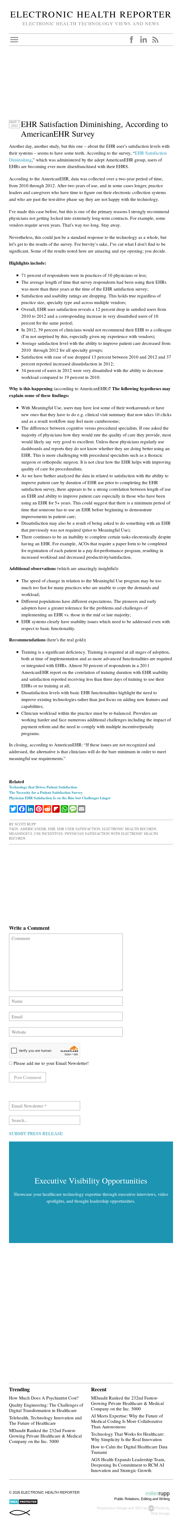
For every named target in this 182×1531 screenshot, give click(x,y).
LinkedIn (143, 39)
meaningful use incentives (36, 833)
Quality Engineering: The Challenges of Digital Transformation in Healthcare (46, 1407)
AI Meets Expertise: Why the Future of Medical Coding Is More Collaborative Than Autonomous (127, 1421)
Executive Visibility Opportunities (91, 1180)
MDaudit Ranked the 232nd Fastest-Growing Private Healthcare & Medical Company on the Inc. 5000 (45, 1435)
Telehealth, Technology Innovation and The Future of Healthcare (45, 1420)
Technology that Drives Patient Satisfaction (43, 787)
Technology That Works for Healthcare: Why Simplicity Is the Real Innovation (127, 1436)
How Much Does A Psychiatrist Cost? (44, 1398)
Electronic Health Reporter (91, 14)
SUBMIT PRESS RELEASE (36, 1133)
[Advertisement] (91, 86)
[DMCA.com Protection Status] (23, 1503)
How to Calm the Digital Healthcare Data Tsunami (129, 1449)
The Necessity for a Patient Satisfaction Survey (46, 792)
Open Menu (14, 39)
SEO (138, 1508)
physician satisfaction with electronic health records (83, 836)
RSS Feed (155, 39)
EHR (51, 828)
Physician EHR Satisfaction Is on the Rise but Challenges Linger (60, 797)
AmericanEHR (33, 828)
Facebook (131, 39)
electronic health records (129, 828)
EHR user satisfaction (78, 828)
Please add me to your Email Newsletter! (50, 1063)
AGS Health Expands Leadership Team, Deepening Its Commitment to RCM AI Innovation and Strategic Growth (128, 1464)
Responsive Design (112, 1508)
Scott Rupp (25, 824)
